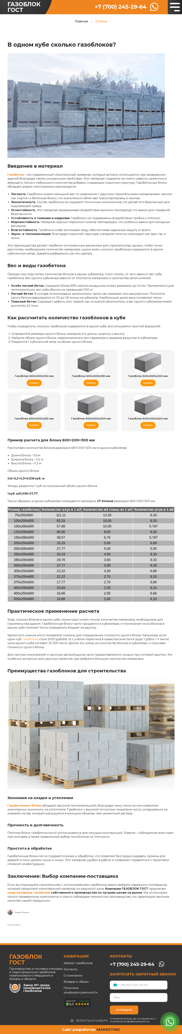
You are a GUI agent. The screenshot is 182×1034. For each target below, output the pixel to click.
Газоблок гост (24, 7)
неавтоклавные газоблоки (28, 892)
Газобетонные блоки (24, 805)
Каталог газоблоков (78, 963)
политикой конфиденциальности (129, 1021)
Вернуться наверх (92, 1020)
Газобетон (15, 174)
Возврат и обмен (76, 981)
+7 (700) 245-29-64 (120, 7)
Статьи (101, 21)
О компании (73, 975)
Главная (81, 21)
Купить (34, 382)
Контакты (70, 969)
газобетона (30, 639)
